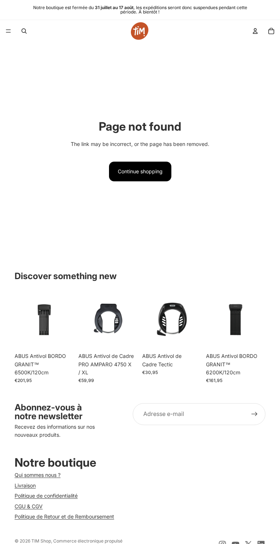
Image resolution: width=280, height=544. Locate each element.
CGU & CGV (29, 506)
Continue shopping (140, 171)
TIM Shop (41, 541)
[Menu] (8, 31)
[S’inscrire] (254, 414)
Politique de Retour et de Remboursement (64, 516)
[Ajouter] (62, 337)
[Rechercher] (24, 31)
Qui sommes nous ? (38, 475)
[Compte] (255, 31)
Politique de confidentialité (46, 496)
